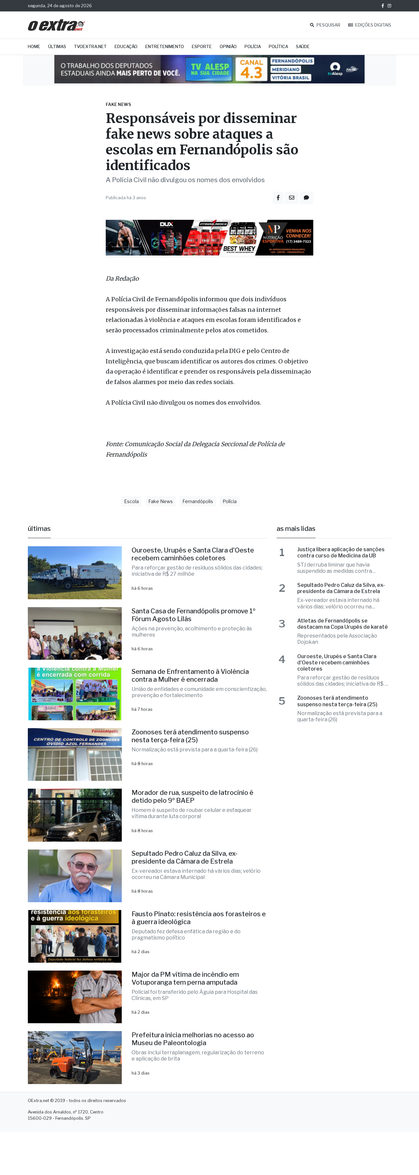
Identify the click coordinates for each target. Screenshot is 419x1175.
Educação (126, 46)
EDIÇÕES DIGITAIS (372, 25)
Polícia (253, 46)
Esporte (202, 46)
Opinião (228, 46)
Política (278, 46)
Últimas (57, 46)
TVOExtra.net (90, 46)
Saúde (303, 46)
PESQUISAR (328, 25)
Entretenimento (164, 46)
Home (34, 46)
